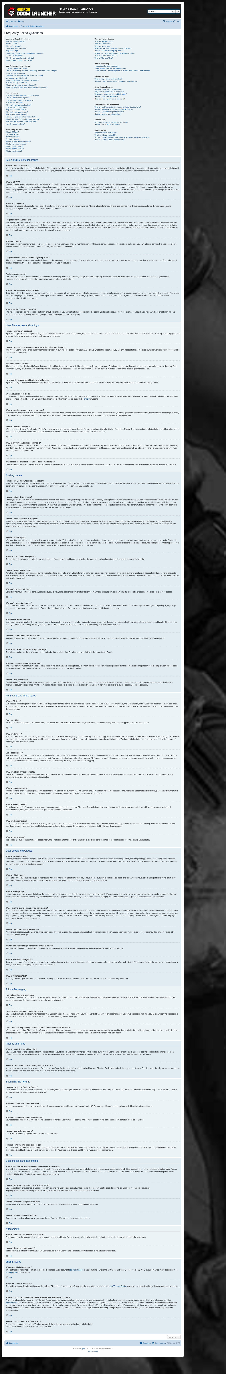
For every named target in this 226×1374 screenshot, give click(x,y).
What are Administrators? (104, 41)
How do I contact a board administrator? (109, 140)
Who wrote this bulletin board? (106, 133)
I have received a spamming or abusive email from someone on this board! (122, 71)
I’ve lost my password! (14, 55)
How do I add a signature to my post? (20, 100)
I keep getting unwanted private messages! (111, 68)
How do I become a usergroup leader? (109, 51)
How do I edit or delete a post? (17, 98)
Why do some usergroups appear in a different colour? (115, 53)
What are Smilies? (12, 137)
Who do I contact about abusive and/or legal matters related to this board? (122, 137)
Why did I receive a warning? (16, 114)
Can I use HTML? (12, 134)
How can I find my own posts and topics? (110, 99)
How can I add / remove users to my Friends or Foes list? (116, 81)
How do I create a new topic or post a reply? (22, 95)
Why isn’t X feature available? (105, 135)
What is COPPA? (12, 44)
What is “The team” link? (104, 58)
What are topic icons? (14, 151)
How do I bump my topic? (15, 124)
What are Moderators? (103, 44)
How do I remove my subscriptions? (108, 114)
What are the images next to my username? (22, 80)
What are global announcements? (18, 141)
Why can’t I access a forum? (16, 110)
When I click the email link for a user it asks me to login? (26, 87)
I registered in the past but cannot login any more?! (25, 53)
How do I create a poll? (14, 102)
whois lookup (11, 1303)
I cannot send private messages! (107, 66)
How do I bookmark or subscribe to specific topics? (114, 109)
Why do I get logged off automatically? (20, 58)
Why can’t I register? (13, 46)
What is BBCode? (12, 132)
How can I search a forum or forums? (109, 89)
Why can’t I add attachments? (17, 112)
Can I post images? (13, 139)
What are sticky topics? (14, 146)
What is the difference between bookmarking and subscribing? (118, 107)
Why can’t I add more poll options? (18, 105)
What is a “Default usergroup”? (106, 55)
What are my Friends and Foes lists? (108, 79)
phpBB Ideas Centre (117, 1286)
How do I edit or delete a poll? (17, 107)
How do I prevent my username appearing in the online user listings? (31, 71)
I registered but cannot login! (16, 48)
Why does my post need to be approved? (21, 121)
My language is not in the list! (16, 78)
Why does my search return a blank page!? (111, 94)
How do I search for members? (106, 96)
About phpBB (11, 1272)
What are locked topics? (15, 148)
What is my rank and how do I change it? (21, 85)
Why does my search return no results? (109, 92)
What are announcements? (16, 144)
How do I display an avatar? (16, 82)
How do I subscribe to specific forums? (109, 112)
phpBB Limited (75, 1270)
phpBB (87, 399)
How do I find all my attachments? (107, 124)
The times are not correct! (15, 73)
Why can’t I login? (12, 51)
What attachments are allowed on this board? (111, 122)
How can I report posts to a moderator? (20, 117)
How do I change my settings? (17, 68)
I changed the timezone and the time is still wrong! (24, 75)
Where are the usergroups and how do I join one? (113, 48)
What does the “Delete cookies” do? (19, 60)
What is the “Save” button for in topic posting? (23, 119)
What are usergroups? (103, 46)
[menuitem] (21, 21)
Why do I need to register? (16, 41)
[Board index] (32, 11)
